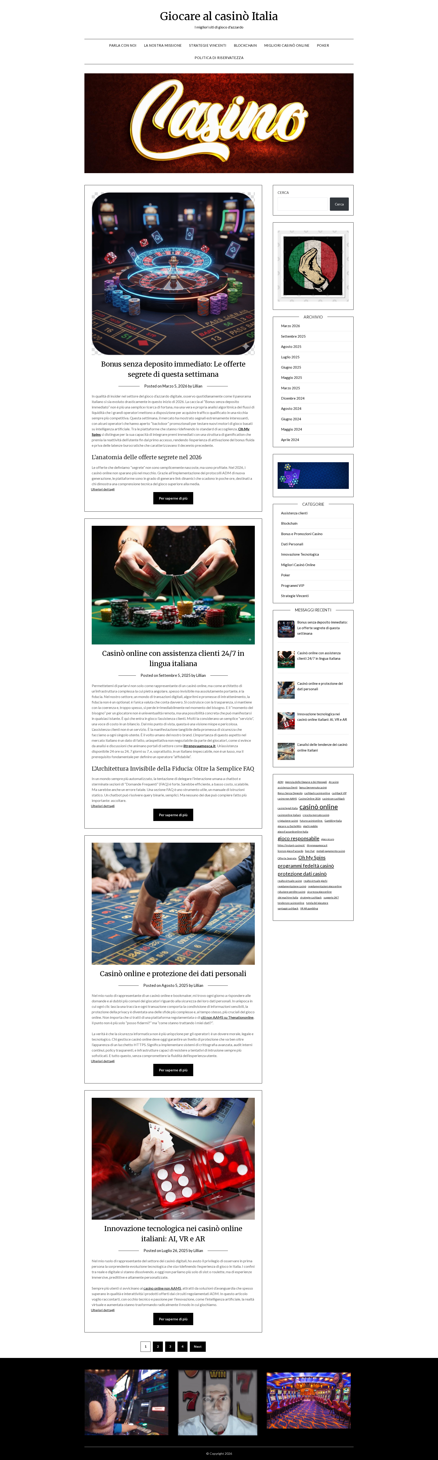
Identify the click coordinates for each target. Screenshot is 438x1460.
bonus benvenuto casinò (313, 787)
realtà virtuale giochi (315, 880)
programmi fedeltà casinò (306, 865)
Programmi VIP (292, 585)
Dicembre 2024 (293, 398)
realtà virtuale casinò (290, 880)
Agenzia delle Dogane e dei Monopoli (306, 781)
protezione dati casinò (302, 873)
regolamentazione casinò (292, 886)
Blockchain (245, 45)
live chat (310, 850)
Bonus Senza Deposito (290, 793)
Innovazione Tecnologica (300, 554)
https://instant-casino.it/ (291, 845)
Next (198, 1346)
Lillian (197, 386)
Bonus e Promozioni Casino (302, 534)
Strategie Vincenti (208, 45)
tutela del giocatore (317, 902)
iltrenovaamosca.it (199, 746)
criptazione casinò (288, 820)
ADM (280, 781)
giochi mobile (310, 826)
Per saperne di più (173, 498)
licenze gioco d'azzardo (290, 850)
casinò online (319, 807)
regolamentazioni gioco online (325, 886)
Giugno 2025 (291, 367)
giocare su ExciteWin (289, 826)
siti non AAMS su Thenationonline (227, 1017)
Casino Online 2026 (310, 798)
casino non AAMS (287, 798)
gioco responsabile (298, 838)
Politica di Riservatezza (219, 58)
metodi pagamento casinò (330, 850)
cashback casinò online (317, 793)
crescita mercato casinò (316, 814)
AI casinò (334, 781)
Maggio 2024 (291, 429)
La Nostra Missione (163, 45)
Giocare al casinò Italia (219, 16)
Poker (323, 45)
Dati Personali (292, 544)
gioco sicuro (327, 839)
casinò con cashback (333, 798)
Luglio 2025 (290, 357)
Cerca (283, 192)
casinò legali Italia (288, 808)
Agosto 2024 (291, 408)
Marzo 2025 (290, 388)
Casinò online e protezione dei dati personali (173, 973)
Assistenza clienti (294, 513)
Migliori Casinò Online (287, 45)
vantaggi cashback (288, 908)
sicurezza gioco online (319, 891)
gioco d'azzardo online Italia (293, 831)
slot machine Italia (288, 897)
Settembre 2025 (293, 336)
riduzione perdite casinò (291, 891)
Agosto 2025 (291, 346)
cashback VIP (339, 793)
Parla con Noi (123, 45)
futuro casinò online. (311, 820)
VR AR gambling (309, 908)
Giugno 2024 (291, 419)
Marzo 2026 (290, 326)
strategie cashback (311, 897)
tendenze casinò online (291, 902)
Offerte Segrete (287, 858)
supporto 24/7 (331, 897)
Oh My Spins (312, 857)
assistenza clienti (287, 787)
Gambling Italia (333, 820)
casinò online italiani (289, 814)
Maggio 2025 (291, 377)
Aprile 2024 (290, 440)
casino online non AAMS (162, 1288)
